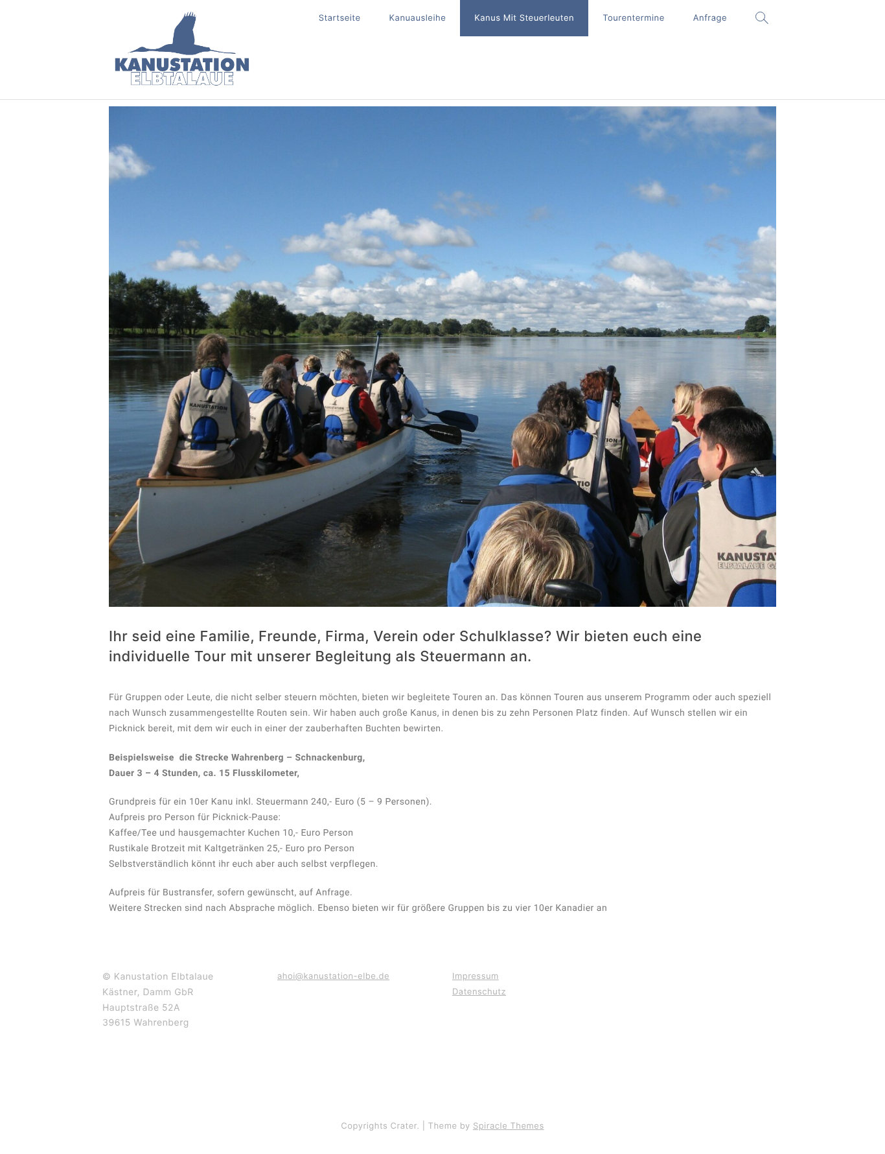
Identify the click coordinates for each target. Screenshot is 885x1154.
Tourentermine (634, 18)
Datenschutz (479, 992)
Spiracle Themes (508, 1126)
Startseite (340, 18)
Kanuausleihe (417, 18)
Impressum (475, 976)
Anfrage (710, 18)
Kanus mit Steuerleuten (524, 18)
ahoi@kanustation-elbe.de (333, 976)
